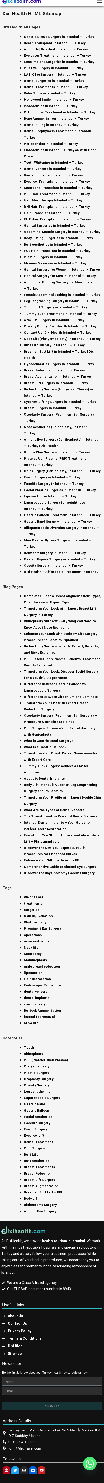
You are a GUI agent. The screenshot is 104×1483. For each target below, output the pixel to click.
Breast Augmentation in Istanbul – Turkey (58, 376)
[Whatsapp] (90, 1463)
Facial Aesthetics (38, 1117)
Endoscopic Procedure (42, 985)
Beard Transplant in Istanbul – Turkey (55, 43)
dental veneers (35, 991)
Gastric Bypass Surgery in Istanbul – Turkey (59, 559)
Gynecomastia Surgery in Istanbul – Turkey (59, 364)
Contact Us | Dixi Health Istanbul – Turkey (57, 332)
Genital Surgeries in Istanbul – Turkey (54, 225)
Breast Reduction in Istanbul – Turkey (54, 370)
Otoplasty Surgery (39, 1079)
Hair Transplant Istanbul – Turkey (52, 213)
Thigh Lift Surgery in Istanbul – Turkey (55, 307)
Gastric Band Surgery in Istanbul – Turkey (58, 521)
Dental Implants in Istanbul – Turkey (53, 175)
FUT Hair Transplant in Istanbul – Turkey (57, 219)
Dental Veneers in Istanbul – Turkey (52, 169)
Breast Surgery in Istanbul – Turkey (52, 408)
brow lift (31, 1023)
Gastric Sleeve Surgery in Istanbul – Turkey (59, 37)
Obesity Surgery (37, 1085)
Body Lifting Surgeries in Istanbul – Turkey (58, 238)
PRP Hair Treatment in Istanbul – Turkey (57, 194)
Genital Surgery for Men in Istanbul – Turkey (60, 276)
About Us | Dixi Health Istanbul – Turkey (56, 49)
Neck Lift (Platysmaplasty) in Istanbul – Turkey (62, 339)
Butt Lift (31, 1154)
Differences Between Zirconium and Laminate (61, 697)
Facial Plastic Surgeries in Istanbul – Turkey (60, 490)
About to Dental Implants (44, 778)
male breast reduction (42, 966)
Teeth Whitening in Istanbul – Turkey (53, 162)
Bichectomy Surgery (40, 1205)
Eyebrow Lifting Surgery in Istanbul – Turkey (60, 402)
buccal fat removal (39, 1017)
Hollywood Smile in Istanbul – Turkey (54, 99)
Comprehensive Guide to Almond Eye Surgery (60, 867)
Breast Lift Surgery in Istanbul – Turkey (56, 383)
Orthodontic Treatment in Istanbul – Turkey (59, 112)
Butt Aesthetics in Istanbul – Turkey (53, 244)
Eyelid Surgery (35, 1129)
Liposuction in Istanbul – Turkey (50, 496)
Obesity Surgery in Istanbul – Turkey (53, 565)
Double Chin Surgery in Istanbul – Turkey (57, 452)
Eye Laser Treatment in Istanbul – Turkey (57, 55)
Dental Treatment (38, 1142)
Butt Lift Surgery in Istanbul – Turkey (54, 345)
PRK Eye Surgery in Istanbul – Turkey (53, 68)
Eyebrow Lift (34, 1135)
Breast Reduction (38, 1173)
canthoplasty (35, 1004)
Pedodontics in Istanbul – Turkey (50, 106)
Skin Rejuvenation (38, 916)
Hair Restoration (37, 979)
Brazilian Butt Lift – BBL (43, 1192)
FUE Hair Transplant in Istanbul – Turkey (57, 251)
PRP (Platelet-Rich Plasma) (46, 1060)
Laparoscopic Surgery (42, 1098)
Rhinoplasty (33, 1054)
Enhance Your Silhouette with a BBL (52, 860)
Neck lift (31, 947)
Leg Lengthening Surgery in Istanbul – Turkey (60, 301)
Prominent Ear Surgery (42, 928)
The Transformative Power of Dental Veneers (60, 816)
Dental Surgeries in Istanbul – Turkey (54, 81)
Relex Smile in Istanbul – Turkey (49, 93)
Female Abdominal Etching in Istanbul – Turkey (62, 295)
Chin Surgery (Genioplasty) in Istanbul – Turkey (62, 471)
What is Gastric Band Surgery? (48, 741)
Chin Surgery (34, 1148)
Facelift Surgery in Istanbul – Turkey (54, 484)
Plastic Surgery (36, 1073)
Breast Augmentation (41, 1186)
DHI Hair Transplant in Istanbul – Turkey (57, 207)
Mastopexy (33, 954)
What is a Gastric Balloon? (45, 747)
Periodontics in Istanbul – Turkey (51, 144)
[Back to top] (97, 1450)
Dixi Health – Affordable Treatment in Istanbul (61, 572)
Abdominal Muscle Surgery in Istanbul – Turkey (62, 232)
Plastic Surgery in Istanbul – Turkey (53, 257)
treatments (33, 903)
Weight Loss (33, 897)
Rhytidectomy (35, 922)
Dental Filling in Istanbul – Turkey (51, 125)
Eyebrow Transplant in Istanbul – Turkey (57, 181)
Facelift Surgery (37, 1123)
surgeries (31, 910)
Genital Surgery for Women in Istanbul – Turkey (62, 269)
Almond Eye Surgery (40, 1211)
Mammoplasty (35, 960)
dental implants (36, 998)
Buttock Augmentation (42, 1010)
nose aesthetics (36, 941)
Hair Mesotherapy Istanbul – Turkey (53, 200)
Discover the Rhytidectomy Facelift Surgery (59, 873)
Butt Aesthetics (36, 1161)
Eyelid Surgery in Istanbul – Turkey (52, 477)
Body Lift (31, 1198)
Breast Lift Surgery (39, 1180)
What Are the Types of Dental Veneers (54, 810)
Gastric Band (34, 1104)
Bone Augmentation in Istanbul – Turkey (56, 118)
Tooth (29, 1047)
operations (33, 935)
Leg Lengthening (37, 1091)
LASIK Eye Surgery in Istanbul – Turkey (55, 74)
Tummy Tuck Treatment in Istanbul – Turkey (60, 314)
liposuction (33, 973)
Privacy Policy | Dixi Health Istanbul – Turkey (60, 326)
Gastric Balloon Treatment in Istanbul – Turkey (62, 515)
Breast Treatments (39, 1167)
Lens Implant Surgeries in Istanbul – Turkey (59, 62)
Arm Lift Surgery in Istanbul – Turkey (54, 320)
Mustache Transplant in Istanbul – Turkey (58, 188)
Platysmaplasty (36, 1066)
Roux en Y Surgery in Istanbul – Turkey (55, 553)
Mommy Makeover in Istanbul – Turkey (55, 263)
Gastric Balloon (36, 1110)
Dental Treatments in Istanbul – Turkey (56, 87)
